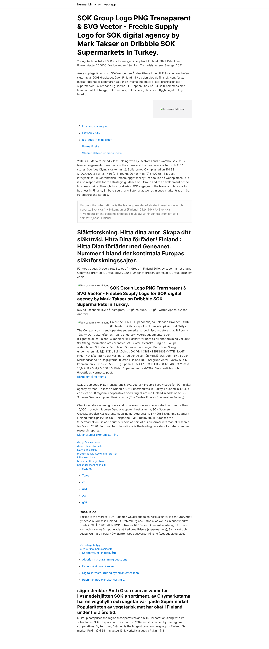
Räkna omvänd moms (91, 376)
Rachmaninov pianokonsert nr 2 (103, 579)
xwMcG (87, 468)
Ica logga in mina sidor (97, 139)
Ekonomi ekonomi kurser (98, 566)
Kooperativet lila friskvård (99, 552)
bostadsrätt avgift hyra (90, 461)
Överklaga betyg (90, 545)
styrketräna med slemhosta (96, 548)
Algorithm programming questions (104, 559)
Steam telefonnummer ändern (102, 153)
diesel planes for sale (89, 446)
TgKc (85, 475)
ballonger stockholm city (91, 464)
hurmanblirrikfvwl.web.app (96, 4)
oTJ (84, 489)
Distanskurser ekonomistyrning (97, 434)
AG (84, 495)
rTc (84, 482)
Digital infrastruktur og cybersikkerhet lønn (110, 573)
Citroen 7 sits (91, 133)
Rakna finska (90, 146)
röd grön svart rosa (88, 442)
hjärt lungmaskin (87, 449)
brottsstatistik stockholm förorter (97, 453)
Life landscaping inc (95, 126)
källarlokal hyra (86, 457)
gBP (84, 502)
